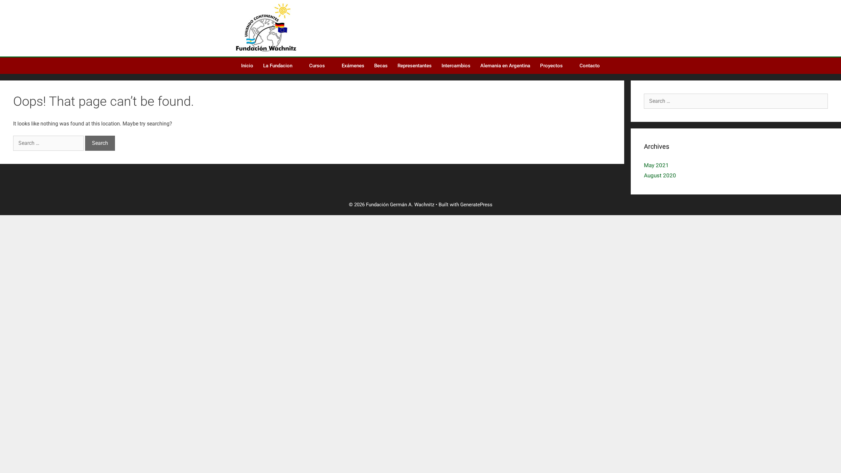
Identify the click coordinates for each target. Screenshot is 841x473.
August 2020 (660, 175)
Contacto (590, 66)
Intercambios (456, 66)
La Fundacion (277, 66)
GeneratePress (476, 205)
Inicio (247, 66)
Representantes (415, 66)
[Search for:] (49, 143)
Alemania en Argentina (505, 66)
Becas (381, 66)
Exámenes (353, 66)
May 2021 (656, 165)
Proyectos (551, 66)
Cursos (317, 66)
